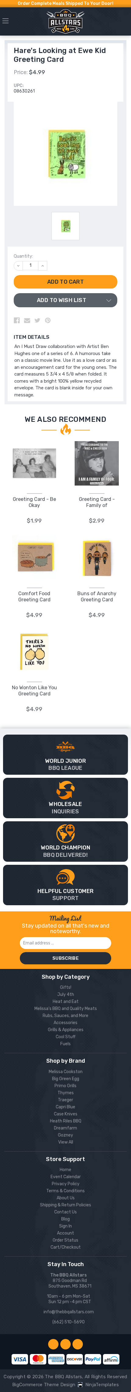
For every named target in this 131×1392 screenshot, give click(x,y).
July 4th (65, 994)
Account (65, 1233)
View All (65, 1142)
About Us (66, 1198)
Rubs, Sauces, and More (65, 1015)
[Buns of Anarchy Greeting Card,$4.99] (97, 557)
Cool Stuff (66, 1036)
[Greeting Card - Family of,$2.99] (97, 463)
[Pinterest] (48, 320)
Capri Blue (65, 1107)
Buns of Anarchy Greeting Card (96, 597)
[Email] (27, 320)
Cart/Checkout (66, 1247)
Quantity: (23, 256)
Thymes (66, 1092)
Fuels (65, 1043)
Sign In (65, 1226)
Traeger (65, 1100)
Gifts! (65, 987)
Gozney (65, 1135)
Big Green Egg (65, 1078)
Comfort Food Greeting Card (34, 597)
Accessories (65, 1022)
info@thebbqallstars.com (69, 1311)
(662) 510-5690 (68, 1322)
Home (65, 1169)
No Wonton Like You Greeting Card (34, 691)
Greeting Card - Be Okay (34, 502)
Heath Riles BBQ (65, 1121)
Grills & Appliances (65, 1029)
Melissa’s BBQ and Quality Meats (65, 1008)
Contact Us (65, 1212)
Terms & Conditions (65, 1190)
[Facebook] (17, 320)
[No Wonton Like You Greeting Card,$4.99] (34, 652)
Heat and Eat (66, 1001)
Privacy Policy (66, 1183)
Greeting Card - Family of (97, 502)
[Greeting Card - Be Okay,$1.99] (34, 463)
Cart (125, 22)
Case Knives (65, 1114)
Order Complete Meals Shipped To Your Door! (65, 3)
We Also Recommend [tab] (65, 419)
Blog (65, 1219)
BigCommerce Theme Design (43, 1384)
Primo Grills (65, 1085)
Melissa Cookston (66, 1071)
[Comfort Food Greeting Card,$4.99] (34, 557)
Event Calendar (66, 1176)
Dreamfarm (65, 1128)
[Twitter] (37, 320)
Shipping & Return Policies (65, 1205)
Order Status (65, 1240)
